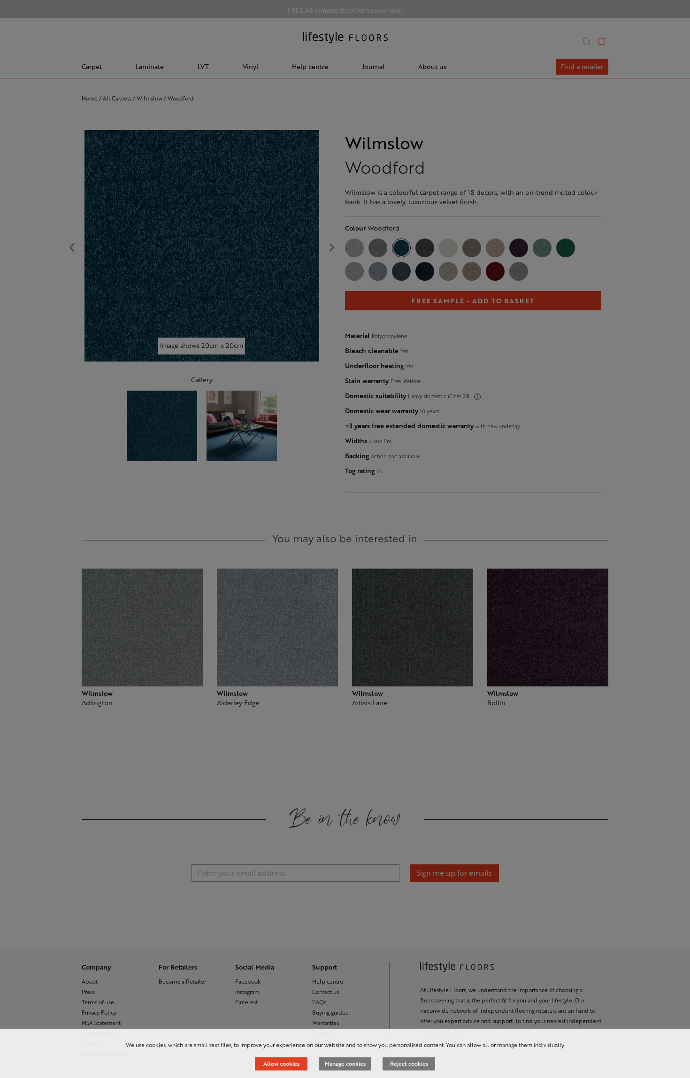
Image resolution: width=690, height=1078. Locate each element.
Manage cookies (345, 1063)
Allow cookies (281, 1063)
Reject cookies (409, 1063)
